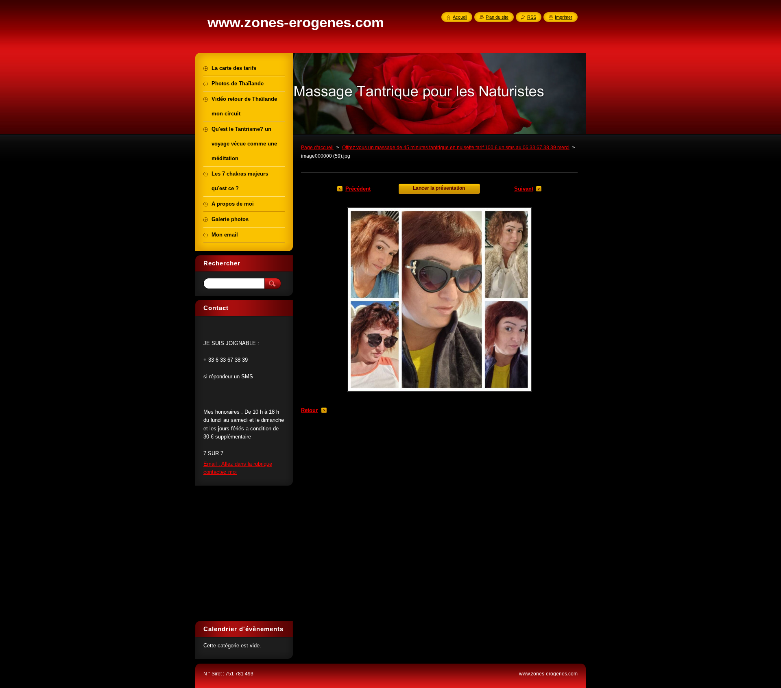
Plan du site (497, 17)
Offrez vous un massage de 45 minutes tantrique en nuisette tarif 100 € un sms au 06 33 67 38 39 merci (455, 147)
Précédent (358, 189)
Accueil (460, 17)
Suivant (523, 189)
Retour (309, 410)
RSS (531, 17)
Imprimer (563, 17)
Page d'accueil (317, 147)
